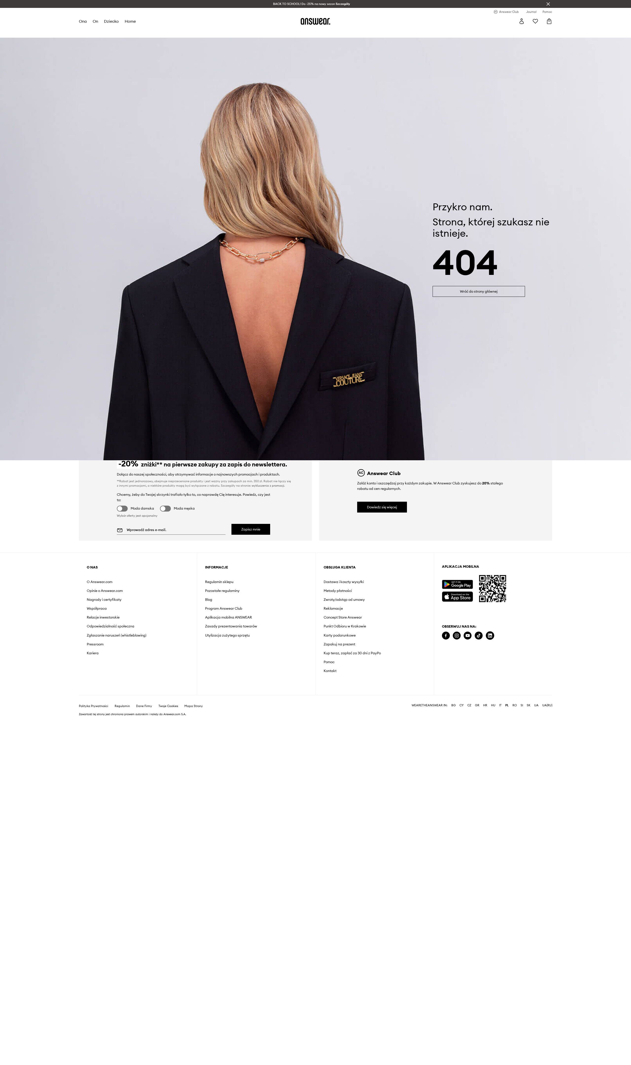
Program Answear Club (223, 608)
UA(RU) (547, 705)
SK (528, 705)
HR (485, 705)
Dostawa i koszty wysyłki (344, 582)
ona (83, 21)
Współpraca (97, 608)
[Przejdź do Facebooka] (446, 635)
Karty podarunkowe (340, 635)
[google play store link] (457, 584)
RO (514, 705)
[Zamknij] (548, 4)
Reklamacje (333, 608)
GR (477, 705)
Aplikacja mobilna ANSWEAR (228, 617)
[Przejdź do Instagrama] (457, 635)
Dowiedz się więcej (382, 507)
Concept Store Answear (343, 617)
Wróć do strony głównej (479, 291)
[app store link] (457, 596)
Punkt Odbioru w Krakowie (345, 626)
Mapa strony (193, 706)
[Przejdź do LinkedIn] (490, 635)
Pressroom (95, 644)
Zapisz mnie (250, 529)
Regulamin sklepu (219, 582)
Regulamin (122, 706)
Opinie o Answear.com (105, 590)
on (95, 21)
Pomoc (329, 662)
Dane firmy (144, 706)
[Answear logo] (315, 21)
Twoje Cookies (168, 706)
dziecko (111, 21)
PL (507, 705)
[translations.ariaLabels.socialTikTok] (478, 635)
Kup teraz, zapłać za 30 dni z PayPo (352, 653)
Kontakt (330, 671)
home (130, 21)
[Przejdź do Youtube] (468, 635)
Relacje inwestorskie (103, 617)
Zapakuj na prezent (339, 644)
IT (500, 705)
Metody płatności (338, 590)
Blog (208, 599)
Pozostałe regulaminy (222, 590)
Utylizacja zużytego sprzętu (227, 635)
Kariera (93, 653)
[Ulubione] (535, 21)
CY (461, 705)
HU (493, 705)
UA (536, 705)
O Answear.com (99, 582)
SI (522, 705)
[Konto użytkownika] (522, 21)
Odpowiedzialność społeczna (110, 626)
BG (453, 705)
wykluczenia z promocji (268, 485)
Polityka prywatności (93, 706)
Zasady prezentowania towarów (231, 626)
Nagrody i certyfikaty (104, 599)
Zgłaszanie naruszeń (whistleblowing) (116, 635)
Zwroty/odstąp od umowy (344, 599)
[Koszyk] (549, 21)
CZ (469, 705)
